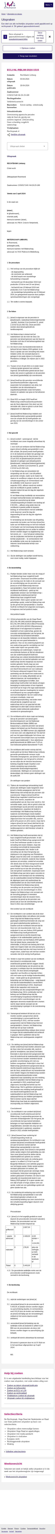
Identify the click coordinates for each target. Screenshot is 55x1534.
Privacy (16, 1528)
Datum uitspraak (11, 80)
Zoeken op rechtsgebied (17, 1393)
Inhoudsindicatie (14, 111)
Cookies (23, 1528)
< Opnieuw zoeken (27, 48)
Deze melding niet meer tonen (40, 37)
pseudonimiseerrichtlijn (18, 39)
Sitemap (10, 1528)
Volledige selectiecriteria (16, 1451)
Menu (48, 5)
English (3, 1528)
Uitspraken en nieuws (14, 14)
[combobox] (27, 146)
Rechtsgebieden (14, 98)
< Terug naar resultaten (27, 56)
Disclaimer (18, 1531)
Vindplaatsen (12, 128)
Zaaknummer (12, 92)
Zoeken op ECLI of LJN (16, 1390)
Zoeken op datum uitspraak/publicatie (22, 1385)
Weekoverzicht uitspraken (16, 1477)
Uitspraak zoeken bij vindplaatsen (21, 1398)
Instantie (11, 75)
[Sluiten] (50, 37)
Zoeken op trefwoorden (16, 1388)
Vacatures (4, 1531)
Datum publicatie (11, 86)
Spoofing (42, 1528)
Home (3, 14)
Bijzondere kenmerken (12, 106)
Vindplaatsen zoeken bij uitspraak (21, 1396)
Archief (11, 1531)
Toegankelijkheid (32, 1528)
